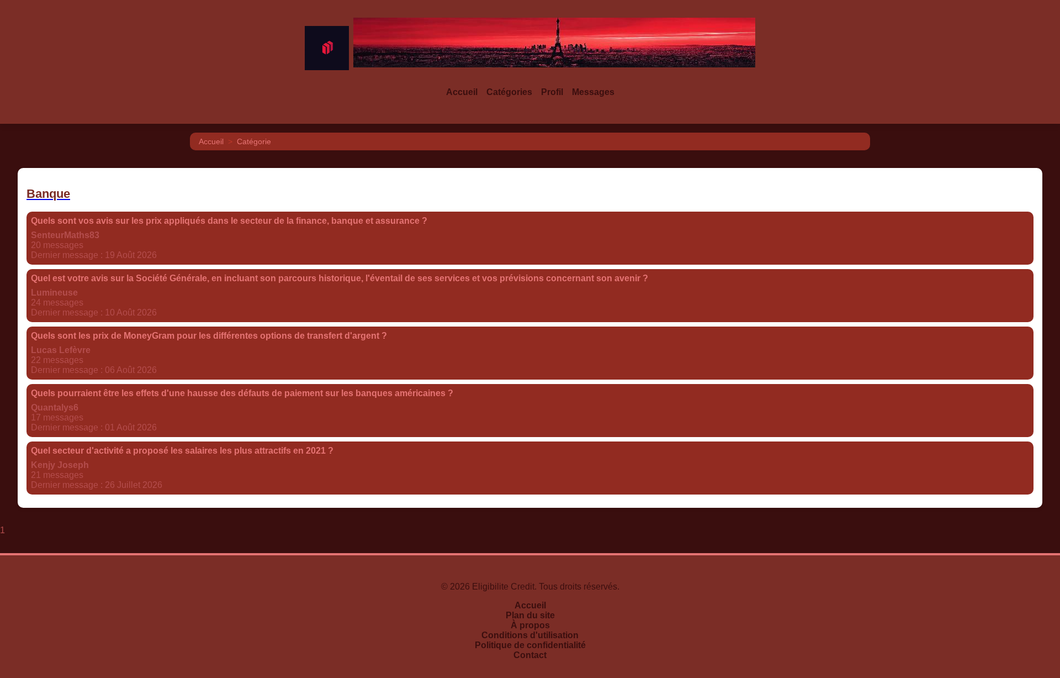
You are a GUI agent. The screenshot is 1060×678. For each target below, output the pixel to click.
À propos (530, 625)
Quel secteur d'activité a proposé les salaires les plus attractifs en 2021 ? (182, 450)
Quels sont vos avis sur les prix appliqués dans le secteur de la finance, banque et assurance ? (229, 220)
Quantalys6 (54, 407)
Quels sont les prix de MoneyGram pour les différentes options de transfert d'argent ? (209, 335)
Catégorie (254, 141)
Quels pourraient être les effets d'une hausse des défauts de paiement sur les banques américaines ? (242, 393)
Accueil (462, 92)
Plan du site (530, 615)
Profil (552, 92)
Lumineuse (54, 292)
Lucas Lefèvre (61, 350)
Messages (593, 92)
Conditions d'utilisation (530, 635)
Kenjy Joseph (60, 465)
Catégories (509, 92)
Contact (530, 655)
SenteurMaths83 (65, 235)
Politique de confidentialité (530, 645)
